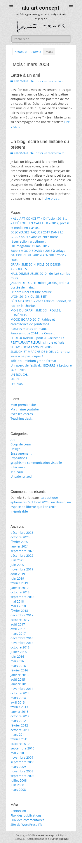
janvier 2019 (19, 588)
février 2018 (19, 610)
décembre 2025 (21, 532)
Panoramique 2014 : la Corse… (32, 333)
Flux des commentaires (27, 820)
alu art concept (40, 8)
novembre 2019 (21, 569)
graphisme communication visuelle (36, 463)
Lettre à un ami (25, 75)
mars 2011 (18, 734)
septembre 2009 (22, 762)
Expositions (18, 458)
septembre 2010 (22, 748)
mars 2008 (18, 789)
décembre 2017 (21, 615)
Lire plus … (52, 198)
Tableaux (16, 472)
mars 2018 (18, 606)
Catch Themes (59, 838)
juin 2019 (17, 578)
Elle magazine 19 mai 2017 (29, 246)
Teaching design (22, 418)
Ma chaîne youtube (24, 409)
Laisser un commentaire (49, 81)
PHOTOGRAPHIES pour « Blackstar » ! (37, 338)
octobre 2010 (20, 744)
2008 (36, 52)
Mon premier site (23, 405)
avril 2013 (17, 702)
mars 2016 (18, 666)
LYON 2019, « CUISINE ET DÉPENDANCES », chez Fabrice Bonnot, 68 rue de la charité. (40, 301)
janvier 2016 (19, 675)
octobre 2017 (20, 620)
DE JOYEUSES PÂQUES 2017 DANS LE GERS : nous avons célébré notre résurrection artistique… (36, 236)
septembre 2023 (22, 551)
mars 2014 (18, 698)
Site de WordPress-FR (26, 824)
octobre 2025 (20, 537)
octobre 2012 (20, 716)
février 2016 (19, 670)
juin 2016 (17, 656)
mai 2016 (17, 661)
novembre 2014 (21, 689)
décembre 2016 (21, 638)
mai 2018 (17, 601)
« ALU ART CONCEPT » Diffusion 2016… (38, 218)
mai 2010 (17, 753)
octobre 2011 (20, 730)
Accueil (21, 52)
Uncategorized (21, 476)
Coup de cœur (20, 444)
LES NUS (16, 384)
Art (12, 440)
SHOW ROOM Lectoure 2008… (32, 347)
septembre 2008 (22, 776)
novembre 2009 (21, 757)
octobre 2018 (20, 592)
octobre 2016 (20, 647)
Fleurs (14, 379)
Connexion (18, 811)
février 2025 (19, 542)
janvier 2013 (19, 711)
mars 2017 (18, 633)
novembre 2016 (21, 643)
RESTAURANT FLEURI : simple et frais (37, 342)
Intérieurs (17, 467)
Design (15, 449)
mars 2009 (18, 767)
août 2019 (17, 574)
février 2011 (19, 739)
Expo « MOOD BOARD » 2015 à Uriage (37, 251)
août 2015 (17, 679)
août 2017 (17, 624)
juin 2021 (17, 560)
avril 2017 (17, 629)
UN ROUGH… (19, 374)
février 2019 (19, 583)
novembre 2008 (21, 771)
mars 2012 (18, 721)
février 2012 (19, 725)
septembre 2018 (22, 597)
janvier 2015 (19, 684)
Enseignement (20, 453)
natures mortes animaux (28, 329)
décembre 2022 (21, 555)
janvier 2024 (19, 546)
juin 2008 (17, 785)
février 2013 (19, 707)
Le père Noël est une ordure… (32, 292)
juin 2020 (17, 565)
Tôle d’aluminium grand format (33, 361)
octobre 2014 (20, 693)
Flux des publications (26, 815)
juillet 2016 (18, 652)
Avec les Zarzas (21, 414)
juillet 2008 (18, 780)
